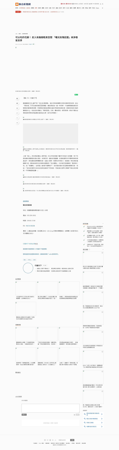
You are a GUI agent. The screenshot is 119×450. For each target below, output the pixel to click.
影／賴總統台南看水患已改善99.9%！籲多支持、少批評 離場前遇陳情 (93, 406)
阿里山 (29, 260)
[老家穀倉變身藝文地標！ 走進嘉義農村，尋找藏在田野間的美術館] (69, 334)
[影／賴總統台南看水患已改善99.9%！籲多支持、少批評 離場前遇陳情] (93, 397)
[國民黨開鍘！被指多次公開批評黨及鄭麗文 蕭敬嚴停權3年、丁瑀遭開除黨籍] (93, 278)
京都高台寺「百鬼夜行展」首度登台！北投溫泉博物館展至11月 (95, 245)
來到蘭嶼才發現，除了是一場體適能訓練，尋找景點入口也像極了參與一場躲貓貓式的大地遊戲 (95, 236)
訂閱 (72, 440)
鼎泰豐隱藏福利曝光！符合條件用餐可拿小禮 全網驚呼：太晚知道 (93, 386)
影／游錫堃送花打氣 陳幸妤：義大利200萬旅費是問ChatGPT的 (93, 307)
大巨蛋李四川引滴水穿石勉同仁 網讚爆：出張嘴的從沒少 (25, 297)
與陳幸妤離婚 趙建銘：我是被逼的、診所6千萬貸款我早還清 (92, 326)
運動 (43, 8)
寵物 (71, 8)
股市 (60, 8)
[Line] (17, 103)
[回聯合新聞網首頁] (16, 4)
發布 (78, 414)
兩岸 (90, 8)
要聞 (32, 8)
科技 (93, 8)
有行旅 (86, 3)
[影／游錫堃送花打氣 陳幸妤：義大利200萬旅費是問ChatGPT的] (93, 298)
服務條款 (53, 443)
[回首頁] (24, 4)
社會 (50, 8)
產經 (57, 8)
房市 (64, 8)
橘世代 (79, 8)
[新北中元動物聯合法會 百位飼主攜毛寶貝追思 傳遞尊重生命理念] (93, 258)
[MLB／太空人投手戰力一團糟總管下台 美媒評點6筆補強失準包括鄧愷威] (93, 357)
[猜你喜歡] (103, 249)
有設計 (81, 3)
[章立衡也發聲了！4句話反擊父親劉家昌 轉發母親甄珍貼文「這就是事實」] (47, 288)
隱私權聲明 (62, 443)
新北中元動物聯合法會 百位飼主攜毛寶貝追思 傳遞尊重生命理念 (93, 267)
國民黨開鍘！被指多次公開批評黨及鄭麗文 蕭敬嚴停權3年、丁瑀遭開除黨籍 (93, 287)
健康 (74, 8)
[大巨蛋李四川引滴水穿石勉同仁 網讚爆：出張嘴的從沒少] (25, 288)
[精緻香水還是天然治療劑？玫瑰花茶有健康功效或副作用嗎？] (25, 309)
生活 (67, 8)
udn (16, 33)
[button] (100, 4)
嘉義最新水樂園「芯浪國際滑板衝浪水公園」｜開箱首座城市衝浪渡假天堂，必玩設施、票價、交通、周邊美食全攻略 (25, 343)
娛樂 (39, 8)
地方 (53, 8)
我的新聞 (97, 3)
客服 (43, 443)
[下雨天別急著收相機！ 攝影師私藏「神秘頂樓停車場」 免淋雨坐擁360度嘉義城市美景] (47, 334)
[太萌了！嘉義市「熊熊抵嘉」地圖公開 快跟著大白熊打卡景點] (69, 354)
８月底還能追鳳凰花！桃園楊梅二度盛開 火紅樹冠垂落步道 (95, 240)
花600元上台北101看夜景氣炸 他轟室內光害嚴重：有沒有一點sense (95, 227)
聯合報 (63, 3)
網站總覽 (84, 443)
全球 (46, 8)
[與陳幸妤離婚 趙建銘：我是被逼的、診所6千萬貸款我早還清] (93, 318)
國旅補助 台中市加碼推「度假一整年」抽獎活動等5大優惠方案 (95, 231)
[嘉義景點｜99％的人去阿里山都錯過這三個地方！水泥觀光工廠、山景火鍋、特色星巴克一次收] (47, 354)
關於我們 (78, 443)
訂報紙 (73, 443)
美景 (34, 260)
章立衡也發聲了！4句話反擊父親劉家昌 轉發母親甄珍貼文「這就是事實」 (47, 297)
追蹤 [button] (45, 265)
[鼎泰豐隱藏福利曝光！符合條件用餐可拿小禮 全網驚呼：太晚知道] (93, 377)
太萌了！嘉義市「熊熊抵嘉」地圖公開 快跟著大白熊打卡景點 (69, 363)
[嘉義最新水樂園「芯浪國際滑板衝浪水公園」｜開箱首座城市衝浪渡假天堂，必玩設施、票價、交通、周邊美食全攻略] (25, 334)
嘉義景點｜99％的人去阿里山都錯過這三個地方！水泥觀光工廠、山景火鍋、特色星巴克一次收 (47, 363)
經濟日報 (69, 3)
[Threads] (17, 108)
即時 (16, 8)
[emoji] (75, 415)
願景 (91, 3)
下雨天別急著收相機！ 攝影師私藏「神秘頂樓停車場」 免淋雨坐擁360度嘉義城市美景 (47, 343)
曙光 (25, 260)
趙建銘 (28, 8)
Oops (97, 8)
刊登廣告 (35, 443)
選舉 (36, 8)
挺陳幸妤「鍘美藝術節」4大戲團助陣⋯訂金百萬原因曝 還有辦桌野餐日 (25, 363)
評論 (86, 8)
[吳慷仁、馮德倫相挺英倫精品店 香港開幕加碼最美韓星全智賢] (69, 288)
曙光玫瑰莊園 (30, 226)
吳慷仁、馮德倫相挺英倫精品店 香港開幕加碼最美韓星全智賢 (69, 297)
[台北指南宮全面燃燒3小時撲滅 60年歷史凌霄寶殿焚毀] (93, 338)
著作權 (57, 443)
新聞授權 (47, 443)
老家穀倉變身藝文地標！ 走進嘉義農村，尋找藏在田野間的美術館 (69, 343)
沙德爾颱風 (22, 8)
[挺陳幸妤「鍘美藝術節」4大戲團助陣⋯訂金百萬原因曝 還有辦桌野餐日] (25, 354)
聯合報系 (68, 443)
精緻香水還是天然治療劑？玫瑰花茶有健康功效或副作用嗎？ (25, 318)
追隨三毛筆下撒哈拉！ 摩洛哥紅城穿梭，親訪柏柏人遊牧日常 (55, 268)
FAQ (40, 443)
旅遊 (20, 33)
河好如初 (76, 3)
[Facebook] (17, 98)
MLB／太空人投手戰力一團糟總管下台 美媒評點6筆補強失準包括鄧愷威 (93, 366)
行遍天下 (31, 44)
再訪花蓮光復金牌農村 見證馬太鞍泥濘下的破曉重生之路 (54, 271)
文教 (83, 8)
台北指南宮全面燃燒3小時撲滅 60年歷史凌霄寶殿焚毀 (93, 346)
